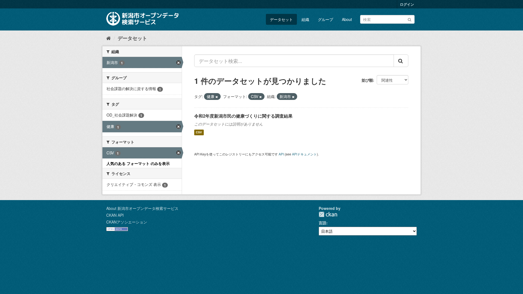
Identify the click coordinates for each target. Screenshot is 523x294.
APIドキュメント (304, 154)
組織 (305, 19)
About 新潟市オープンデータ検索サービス (142, 208)
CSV (199, 132)
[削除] (216, 96)
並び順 (367, 80)
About (347, 19)
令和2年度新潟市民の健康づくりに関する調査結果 (243, 116)
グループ (325, 19)
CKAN (328, 214)
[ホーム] (108, 37)
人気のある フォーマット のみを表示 (138, 163)
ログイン (407, 4)
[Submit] (409, 19)
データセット (281, 19)
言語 (322, 222)
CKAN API (115, 215)
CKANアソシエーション (126, 222)
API (281, 154)
